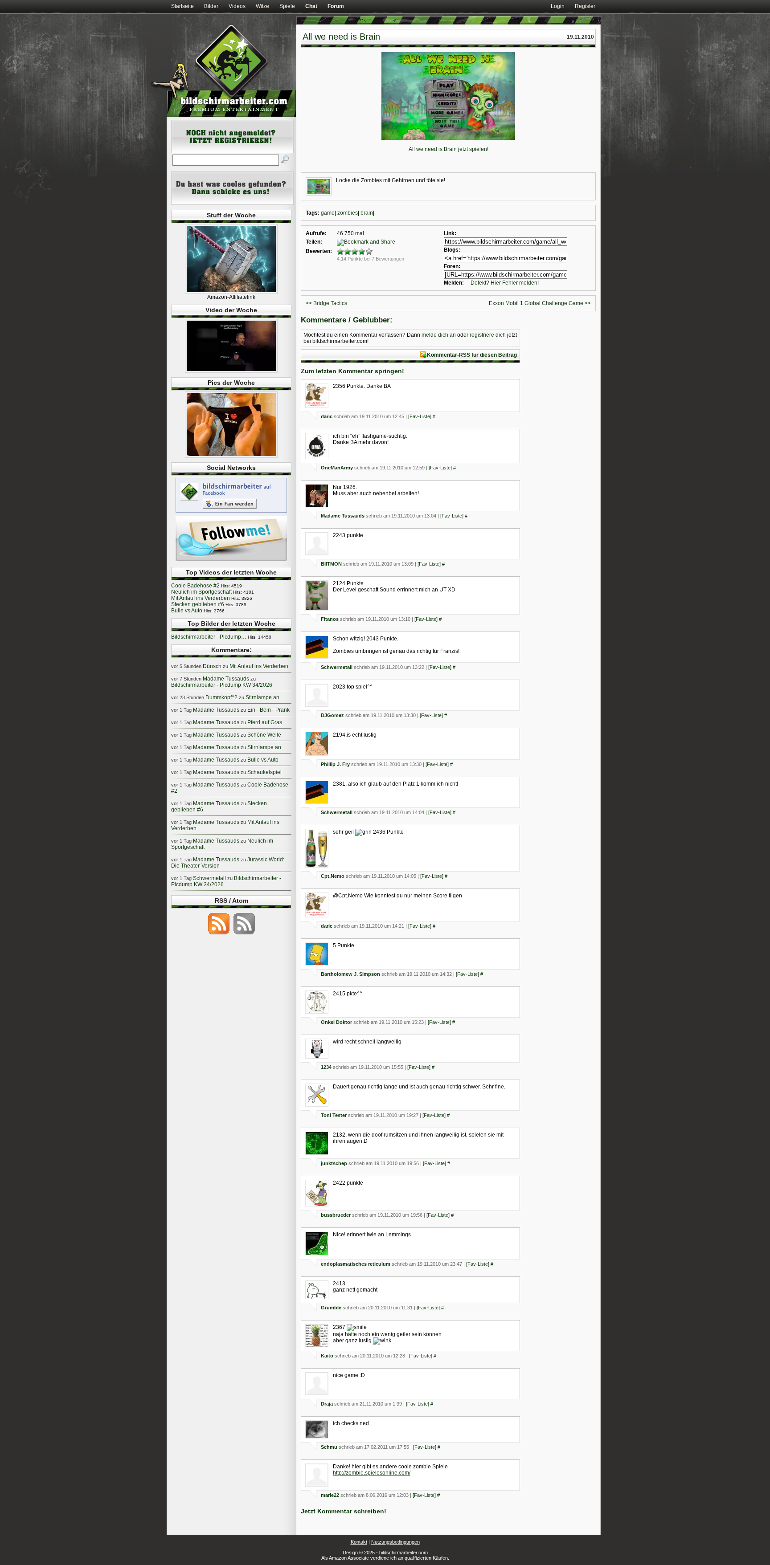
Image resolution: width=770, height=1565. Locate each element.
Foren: (452, 266)
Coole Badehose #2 (195, 586)
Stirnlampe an (262, 697)
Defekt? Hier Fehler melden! (505, 283)
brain (366, 213)
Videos (237, 6)
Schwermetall (336, 667)
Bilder (211, 6)
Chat (311, 6)
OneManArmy (337, 467)
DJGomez (332, 715)
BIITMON (331, 563)
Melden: (454, 283)
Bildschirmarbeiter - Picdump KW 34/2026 (221, 685)
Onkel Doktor (336, 1022)
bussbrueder (336, 1215)
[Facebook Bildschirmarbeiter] (231, 512)
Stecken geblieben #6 (197, 604)
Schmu (329, 1447)
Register (585, 6)
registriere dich (488, 335)
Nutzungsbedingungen (395, 1542)
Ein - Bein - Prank (268, 710)
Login (558, 6)
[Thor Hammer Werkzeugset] (231, 292)
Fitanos (330, 619)
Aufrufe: (316, 233)
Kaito (327, 1355)
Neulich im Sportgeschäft (201, 592)
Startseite (182, 6)
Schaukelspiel (264, 772)
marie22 (330, 1495)
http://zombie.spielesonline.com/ (371, 1473)
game (328, 213)
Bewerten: (319, 251)
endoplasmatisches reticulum (355, 1264)
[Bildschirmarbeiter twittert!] (231, 561)
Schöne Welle (264, 735)
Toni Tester (334, 1115)
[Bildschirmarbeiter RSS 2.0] (219, 934)
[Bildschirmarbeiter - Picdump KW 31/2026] (231, 456)
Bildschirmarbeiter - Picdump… (208, 637)
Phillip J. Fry (335, 764)
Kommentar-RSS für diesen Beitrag (472, 355)
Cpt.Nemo (332, 876)
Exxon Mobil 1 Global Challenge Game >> (540, 303)
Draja (327, 1403)
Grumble (331, 1307)
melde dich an (439, 335)
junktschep (334, 1163)
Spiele (287, 6)
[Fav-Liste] (419, 416)
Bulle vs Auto (186, 610)
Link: (450, 233)
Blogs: (452, 250)
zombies (347, 213)
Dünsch (212, 666)
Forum (336, 6)
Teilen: (314, 242)
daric (326, 416)
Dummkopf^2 (221, 697)
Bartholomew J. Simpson (350, 974)
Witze (262, 6)
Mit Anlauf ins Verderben (200, 598)
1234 (326, 1067)
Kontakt (359, 1542)
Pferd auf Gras (264, 722)
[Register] (232, 151)
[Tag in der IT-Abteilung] (231, 371)
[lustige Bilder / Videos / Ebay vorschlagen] (232, 203)
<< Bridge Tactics (326, 303)
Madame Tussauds (343, 515)
